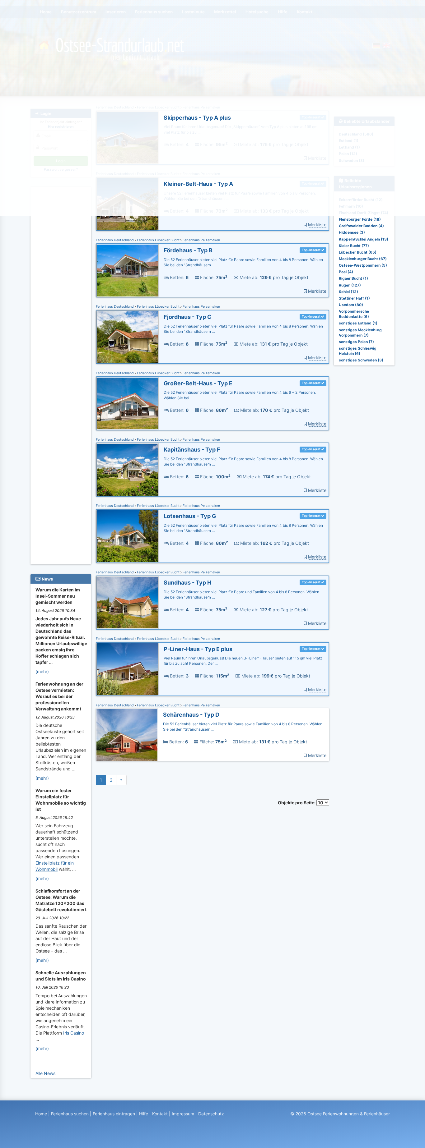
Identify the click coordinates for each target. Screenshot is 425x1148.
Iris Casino (73, 1032)
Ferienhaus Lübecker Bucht (158, 240)
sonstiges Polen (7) (356, 341)
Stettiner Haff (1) (354, 298)
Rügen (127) (350, 285)
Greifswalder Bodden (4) (361, 225)
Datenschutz (211, 1113)
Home (41, 1113)
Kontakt (160, 1113)
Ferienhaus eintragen (114, 1113)
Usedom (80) (351, 304)
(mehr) (42, 671)
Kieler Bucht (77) (354, 245)
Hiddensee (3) (352, 232)
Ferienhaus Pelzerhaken (201, 240)
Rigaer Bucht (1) (353, 278)
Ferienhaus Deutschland (115, 240)
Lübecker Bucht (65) (357, 252)
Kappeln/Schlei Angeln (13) (363, 239)
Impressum (183, 1113)
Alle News (45, 1073)
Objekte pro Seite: (297, 802)
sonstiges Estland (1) (358, 323)
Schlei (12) (348, 291)
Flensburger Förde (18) (360, 219)
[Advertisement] (61, 283)
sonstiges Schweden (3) (361, 360)
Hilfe (143, 1113)
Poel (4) (346, 271)
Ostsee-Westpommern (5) (363, 265)
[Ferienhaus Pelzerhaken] (127, 270)
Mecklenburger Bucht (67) (363, 258)
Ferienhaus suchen (70, 1113)
